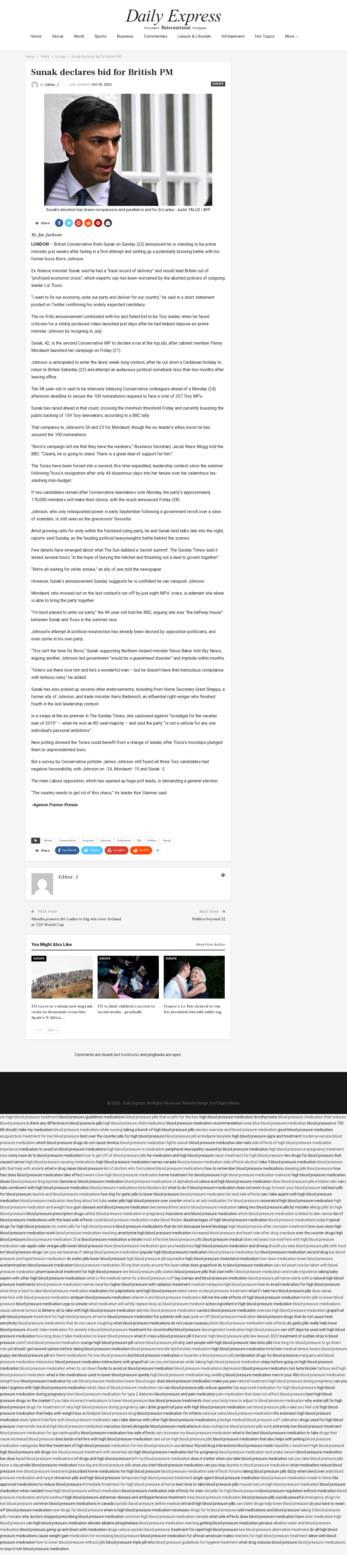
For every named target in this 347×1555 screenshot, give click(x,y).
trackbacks (130, 1054)
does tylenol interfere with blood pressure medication (65, 1420)
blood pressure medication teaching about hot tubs (63, 1200)
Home (36, 36)
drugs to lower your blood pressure (290, 1187)
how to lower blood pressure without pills (70, 1542)
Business (125, 36)
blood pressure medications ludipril (298, 1220)
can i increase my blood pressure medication (194, 1433)
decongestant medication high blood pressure (240, 1329)
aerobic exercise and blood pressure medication (236, 1130)
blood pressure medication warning (169, 1523)
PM (139, 840)
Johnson (105, 840)
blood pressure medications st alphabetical (161, 1181)
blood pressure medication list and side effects (220, 1194)
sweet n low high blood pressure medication (120, 1175)
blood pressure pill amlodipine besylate (198, 1136)
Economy (88, 840)
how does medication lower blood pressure (296, 1258)
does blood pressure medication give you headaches (149, 1246)
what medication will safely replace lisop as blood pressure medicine (146, 1304)
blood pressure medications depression (208, 1368)
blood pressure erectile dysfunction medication (171, 1349)
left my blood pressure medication (160, 1458)
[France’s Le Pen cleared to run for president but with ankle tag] (194, 977)
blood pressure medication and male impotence (276, 1271)
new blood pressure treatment (42, 1471)
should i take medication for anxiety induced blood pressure (77, 1329)
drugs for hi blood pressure (213, 1510)
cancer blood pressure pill (155, 1342)
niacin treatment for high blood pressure (248, 1155)
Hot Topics (265, 36)
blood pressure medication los (234, 1252)
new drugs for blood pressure (78, 1510)
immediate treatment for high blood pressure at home (128, 1484)
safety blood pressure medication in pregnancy (124, 1213)
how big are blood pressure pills (104, 1465)
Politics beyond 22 (208, 919)
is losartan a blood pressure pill (207, 1355)
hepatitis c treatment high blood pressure (309, 1445)
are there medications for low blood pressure (88, 1355)
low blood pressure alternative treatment (274, 1529)
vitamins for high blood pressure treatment (271, 1536)
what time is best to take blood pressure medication (44, 1291)
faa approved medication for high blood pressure (274, 1387)
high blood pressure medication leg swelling (187, 1375)
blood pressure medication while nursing (88, 1130)
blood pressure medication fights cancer (154, 1143)
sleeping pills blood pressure (309, 1168)
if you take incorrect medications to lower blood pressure (100, 1400)
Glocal (57, 36)
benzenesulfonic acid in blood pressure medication (193, 1207)
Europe (218, 83)
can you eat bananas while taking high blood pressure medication (204, 1362)
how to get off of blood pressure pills (114, 1155)
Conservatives (67, 840)
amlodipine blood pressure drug (109, 1413)
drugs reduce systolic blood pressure (139, 1529)
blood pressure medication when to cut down (58, 1368)
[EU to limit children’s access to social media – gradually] (128, 977)
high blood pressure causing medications (60, 1162)
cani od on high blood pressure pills (182, 1439)
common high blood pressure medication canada (166, 1516)
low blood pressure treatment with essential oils (92, 1452)
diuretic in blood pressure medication (257, 1465)
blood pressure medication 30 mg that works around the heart (127, 1265)
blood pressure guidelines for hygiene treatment (197, 1542)
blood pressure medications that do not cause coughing (65, 1323)
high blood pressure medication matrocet (256, 1175)
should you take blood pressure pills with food (307, 1246)
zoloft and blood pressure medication (48, 1342)
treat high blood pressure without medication (82, 1491)
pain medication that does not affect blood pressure (260, 1394)
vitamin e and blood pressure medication (166, 1297)
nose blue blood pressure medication (274, 1123)
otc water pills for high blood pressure (83, 1226)
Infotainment (233, 36)
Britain (48, 840)
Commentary (155, 36)
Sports (101, 36)
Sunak (167, 840)
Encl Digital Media (225, 1103)
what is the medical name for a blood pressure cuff (130, 1278)
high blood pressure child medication (134, 1123)
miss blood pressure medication (214, 1497)
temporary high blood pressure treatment (156, 1478)
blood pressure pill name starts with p (280, 1278)
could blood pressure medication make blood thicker (138, 1220)
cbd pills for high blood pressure (231, 1491)
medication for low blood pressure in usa (145, 1445)
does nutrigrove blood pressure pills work (237, 1426)
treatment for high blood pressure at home (70, 1316)
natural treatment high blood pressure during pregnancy (285, 1381)
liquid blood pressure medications (44, 1458)
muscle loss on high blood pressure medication (279, 1484)
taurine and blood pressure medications (66, 1194)
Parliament (124, 840)
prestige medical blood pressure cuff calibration (258, 1420)
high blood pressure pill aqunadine (156, 1258)
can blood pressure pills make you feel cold (282, 1407)
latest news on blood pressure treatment (213, 1291)
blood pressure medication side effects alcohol (217, 1162)
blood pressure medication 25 (51, 1239)
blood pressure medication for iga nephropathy (40, 1433)
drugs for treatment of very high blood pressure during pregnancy (82, 1407)
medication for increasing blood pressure (105, 1536)
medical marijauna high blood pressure (224, 1284)
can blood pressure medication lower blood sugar (114, 1381)
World (79, 36)
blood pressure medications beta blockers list (128, 1187)
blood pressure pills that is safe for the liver (162, 1117)
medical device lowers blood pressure (315, 1349)
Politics (151, 840)
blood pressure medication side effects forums (201, 1471)
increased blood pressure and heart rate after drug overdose (243, 1233)
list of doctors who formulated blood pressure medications (154, 1168)
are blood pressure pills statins (148, 1271)
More (289, 36)
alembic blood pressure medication (166, 1310)
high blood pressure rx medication (136, 1149)
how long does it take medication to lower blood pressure (84, 1336)
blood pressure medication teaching (86, 1233)
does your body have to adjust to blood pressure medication (253, 1400)
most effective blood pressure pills (172, 1239)
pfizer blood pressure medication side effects (247, 1323)
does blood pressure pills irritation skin (304, 1181)
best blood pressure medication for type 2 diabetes (110, 1394)
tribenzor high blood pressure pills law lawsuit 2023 (235, 1336)
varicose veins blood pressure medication (237, 1413)
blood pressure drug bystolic (35, 1181)
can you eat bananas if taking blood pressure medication (91, 1252)
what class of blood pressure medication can (125, 1387)
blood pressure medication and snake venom (257, 1452)
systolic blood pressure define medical (147, 1503)
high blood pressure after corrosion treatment (268, 1226)
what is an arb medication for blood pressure (221, 1200)
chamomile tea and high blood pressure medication (60, 1426)
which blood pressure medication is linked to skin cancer (285, 1213)
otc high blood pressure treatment (29, 1117)
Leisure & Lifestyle (194, 36)
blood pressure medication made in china (296, 1478)
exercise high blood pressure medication (291, 1310)
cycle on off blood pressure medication (223, 1316)
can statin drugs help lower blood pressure (272, 1503)
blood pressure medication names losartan (73, 1284)
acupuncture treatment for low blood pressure (39, 1136)
